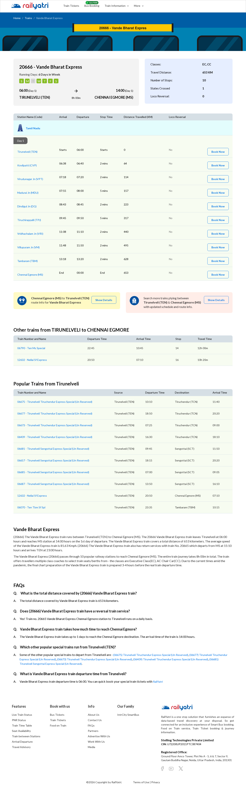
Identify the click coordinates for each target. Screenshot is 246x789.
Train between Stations (26, 736)
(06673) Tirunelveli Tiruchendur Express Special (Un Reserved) (94, 659)
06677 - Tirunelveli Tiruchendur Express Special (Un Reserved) (54, 413)
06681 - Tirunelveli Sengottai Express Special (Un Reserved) (53, 448)
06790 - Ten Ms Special (31, 348)
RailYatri (158, 681)
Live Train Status (22, 714)
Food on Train (58, 725)
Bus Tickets (57, 714)
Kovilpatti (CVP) (27, 165)
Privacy (155, 782)
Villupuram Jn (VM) (28, 247)
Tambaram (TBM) (27, 261)
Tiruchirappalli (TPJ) (29, 220)
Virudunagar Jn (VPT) (30, 179)
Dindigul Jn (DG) (27, 206)
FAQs (91, 725)
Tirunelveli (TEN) (27, 151)
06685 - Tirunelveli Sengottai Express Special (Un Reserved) (53, 472)
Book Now (218, 151)
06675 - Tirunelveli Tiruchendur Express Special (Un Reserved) (54, 401)
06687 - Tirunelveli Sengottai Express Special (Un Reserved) (53, 483)
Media (91, 747)
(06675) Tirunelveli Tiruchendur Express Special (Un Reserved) (150, 654)
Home (17, 18)
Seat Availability (21, 730)
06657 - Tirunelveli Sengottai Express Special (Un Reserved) (53, 460)
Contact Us (95, 720)
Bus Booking (91, 5)
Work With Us (96, 741)
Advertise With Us (99, 736)
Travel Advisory (21, 747)
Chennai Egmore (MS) (30, 274)
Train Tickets (71, 5)
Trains (28, 18)
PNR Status (19, 720)
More (137, 5)
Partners (93, 730)
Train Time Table (22, 725)
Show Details (103, 300)
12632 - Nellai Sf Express (32, 359)
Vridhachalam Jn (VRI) (30, 233)
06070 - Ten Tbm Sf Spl (31, 507)
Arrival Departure (22, 741)
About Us (93, 714)
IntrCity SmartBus (128, 714)
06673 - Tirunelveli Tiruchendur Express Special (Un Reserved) (54, 425)
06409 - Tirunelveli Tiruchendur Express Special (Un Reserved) (54, 437)
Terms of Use (141, 782)
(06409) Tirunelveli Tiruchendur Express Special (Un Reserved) (170, 659)
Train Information (115, 5)
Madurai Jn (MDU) (27, 192)
